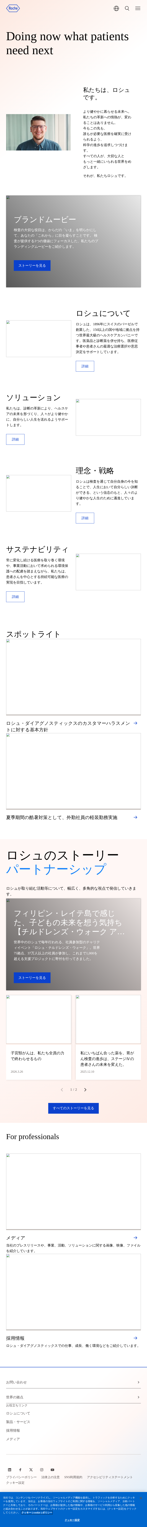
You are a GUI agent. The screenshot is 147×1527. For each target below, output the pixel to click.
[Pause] (38, 132)
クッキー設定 (72, 1520)
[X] (31, 1469)
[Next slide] (85, 1090)
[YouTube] (53, 1469)
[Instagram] (42, 1469)
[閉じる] (141, 1498)
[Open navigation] (138, 8)
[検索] (127, 8)
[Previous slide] (62, 1090)
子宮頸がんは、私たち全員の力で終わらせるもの (37, 1056)
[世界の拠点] (116, 8)
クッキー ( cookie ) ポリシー (36, 1512)
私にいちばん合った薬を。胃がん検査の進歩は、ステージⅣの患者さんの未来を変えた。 (107, 1059)
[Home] (13, 8)
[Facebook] (20, 1469)
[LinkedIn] (10, 1469)
